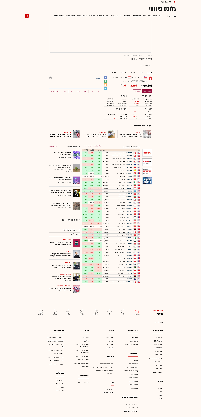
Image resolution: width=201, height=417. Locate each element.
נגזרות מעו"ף (158, 355)
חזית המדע (68, 263)
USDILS (129, 159)
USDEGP (129, 229)
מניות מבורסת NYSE (131, 367)
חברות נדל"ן (68, 286)
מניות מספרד (133, 388)
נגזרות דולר (158, 365)
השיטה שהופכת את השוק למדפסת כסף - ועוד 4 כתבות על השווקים (130, 136)
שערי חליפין (137, 55)
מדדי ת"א (159, 338)
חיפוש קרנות (134, 341)
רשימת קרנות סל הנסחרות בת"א (103, 367)
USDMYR (129, 226)
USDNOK (129, 164)
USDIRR (129, 176)
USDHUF (129, 205)
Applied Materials (65, 274)
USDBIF (129, 200)
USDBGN (129, 197)
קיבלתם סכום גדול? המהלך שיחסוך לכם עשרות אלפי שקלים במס (60, 243)
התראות (137, 91)
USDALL (129, 179)
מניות (160, 392)
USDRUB (129, 270)
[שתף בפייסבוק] (105, 77)
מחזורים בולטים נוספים (57, 361)
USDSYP (129, 241)
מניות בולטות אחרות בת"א (56, 350)
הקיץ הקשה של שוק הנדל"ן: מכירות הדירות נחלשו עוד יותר (60, 289)
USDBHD (129, 194)
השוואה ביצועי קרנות (131, 344)
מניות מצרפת (133, 381)
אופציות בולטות (59, 354)
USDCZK (129, 258)
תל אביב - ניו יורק (83, 383)
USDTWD (129, 208)
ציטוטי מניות (158, 348)
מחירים (160, 388)
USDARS (129, 191)
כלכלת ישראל (109, 389)
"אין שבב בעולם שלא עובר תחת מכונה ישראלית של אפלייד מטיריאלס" (61, 279)
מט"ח (142, 55)
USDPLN (129, 167)
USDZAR (129, 279)
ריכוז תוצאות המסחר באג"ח (55, 341)
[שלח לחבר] (105, 84)
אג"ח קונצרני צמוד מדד (81, 360)
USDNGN (129, 238)
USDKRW (129, 264)
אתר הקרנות (134, 338)
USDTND (129, 211)
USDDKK (129, 282)
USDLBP (129, 223)
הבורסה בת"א (102, 132)
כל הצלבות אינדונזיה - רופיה (92, 146)
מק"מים (86, 341)
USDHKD (129, 173)
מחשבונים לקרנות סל (106, 364)
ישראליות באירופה (132, 408)
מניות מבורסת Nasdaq (131, 371)
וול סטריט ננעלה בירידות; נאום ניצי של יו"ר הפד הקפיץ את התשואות (60, 136)
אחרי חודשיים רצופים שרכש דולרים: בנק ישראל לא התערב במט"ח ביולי (60, 191)
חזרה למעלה (159, 322)
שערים (114, 72)
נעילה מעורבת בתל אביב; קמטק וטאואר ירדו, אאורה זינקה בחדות (96, 136)
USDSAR (129, 249)
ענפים (160, 395)
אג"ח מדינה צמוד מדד (82, 356)
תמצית (149, 72)
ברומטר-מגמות (157, 372)
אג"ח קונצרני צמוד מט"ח (81, 363)
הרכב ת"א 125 (158, 344)
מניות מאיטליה (133, 385)
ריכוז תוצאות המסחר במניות (55, 338)
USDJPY (129, 161)
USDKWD (129, 220)
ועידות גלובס (60, 391)
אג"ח (160, 399)
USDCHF (129, 156)
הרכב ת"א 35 (158, 341)
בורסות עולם (67, 132)
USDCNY (129, 244)
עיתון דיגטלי (60, 387)
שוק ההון (139, 132)
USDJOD (129, 217)
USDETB (129, 185)
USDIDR (129, 188)
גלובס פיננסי (162, 9)
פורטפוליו (68, 251)
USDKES (129, 267)
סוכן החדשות (60, 384)
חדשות (123, 72)
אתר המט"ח (109, 338)
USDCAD (129, 153)
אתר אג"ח (86, 338)
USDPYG (129, 252)
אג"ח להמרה (85, 367)
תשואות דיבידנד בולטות (56, 364)
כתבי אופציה (158, 362)
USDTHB (129, 273)
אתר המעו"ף (158, 351)
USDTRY (129, 214)
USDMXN (129, 232)
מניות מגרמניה (133, 378)
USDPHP (129, 255)
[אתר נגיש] (27, 16)
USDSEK (129, 170)
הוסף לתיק (147, 91)
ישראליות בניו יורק (132, 404)
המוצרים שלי (60, 380)
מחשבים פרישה (67, 240)
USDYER (129, 276)
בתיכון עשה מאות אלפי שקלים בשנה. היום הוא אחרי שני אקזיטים (60, 255)
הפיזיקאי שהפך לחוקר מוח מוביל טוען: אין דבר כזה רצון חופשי (61, 266)
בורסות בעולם (133, 364)
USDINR (129, 203)
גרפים (141, 72)
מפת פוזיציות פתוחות (155, 358)
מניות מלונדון (134, 374)
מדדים (136, 361)
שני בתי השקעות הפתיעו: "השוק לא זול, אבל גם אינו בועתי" (60, 166)
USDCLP (129, 261)
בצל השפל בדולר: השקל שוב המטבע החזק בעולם (62, 153)
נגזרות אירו (159, 369)
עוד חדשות (53, 147)
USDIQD (129, 246)
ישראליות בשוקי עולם (131, 411)
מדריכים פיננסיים (108, 393)
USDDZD (129, 182)
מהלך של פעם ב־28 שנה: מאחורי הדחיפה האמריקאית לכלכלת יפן (61, 204)
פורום (133, 72)
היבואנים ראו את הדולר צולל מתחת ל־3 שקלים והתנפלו (61, 179)
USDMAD (129, 235)
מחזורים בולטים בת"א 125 (56, 357)
